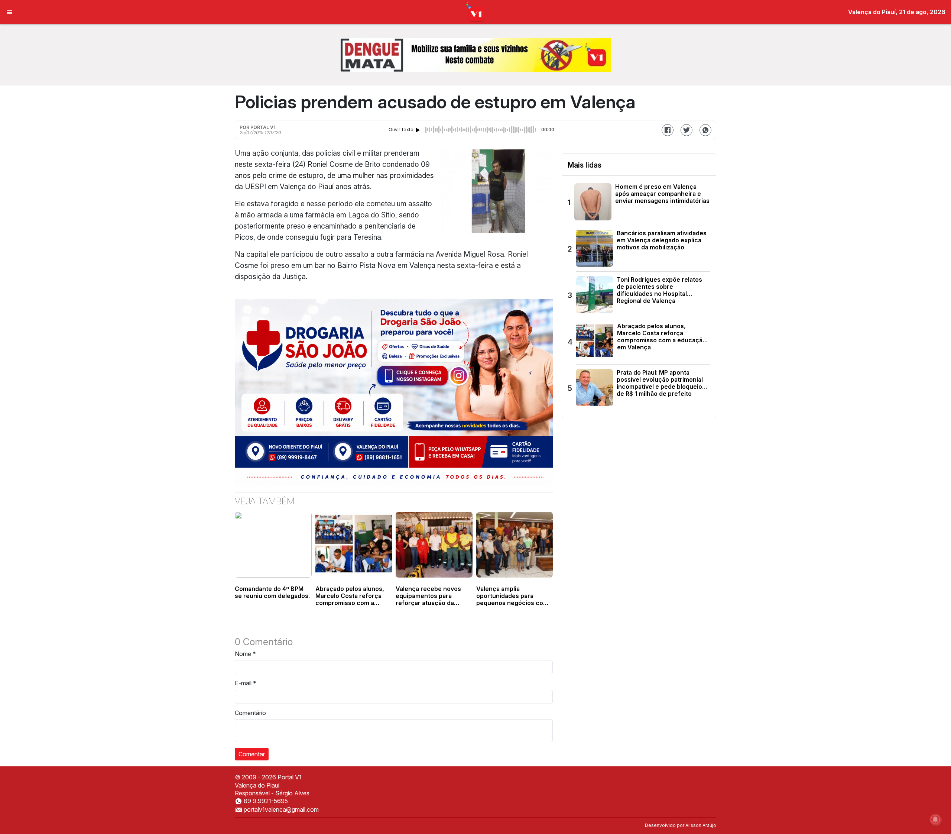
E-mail (245, 683)
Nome (245, 653)
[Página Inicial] (475, 11)
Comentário (250, 712)
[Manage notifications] (935, 819)
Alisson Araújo (700, 825)
